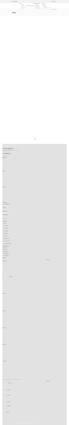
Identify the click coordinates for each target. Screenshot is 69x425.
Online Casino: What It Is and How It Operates (24, 42)
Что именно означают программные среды (24, 100)
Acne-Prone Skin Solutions (8, 243)
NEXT (35, 139)
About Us (5, 223)
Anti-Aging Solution (7, 238)
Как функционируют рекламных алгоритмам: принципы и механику (31, 88)
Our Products (6, 225)
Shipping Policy (5, 251)
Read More (14, 27)
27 (35, 138)
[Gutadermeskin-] (15, 1)
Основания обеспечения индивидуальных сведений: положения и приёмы (32, 29)
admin (17, 31)
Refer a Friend (6, 233)
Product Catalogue (6, 255)
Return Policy (5, 249)
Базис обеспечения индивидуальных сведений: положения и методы (31, 52)
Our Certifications (5, 253)
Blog (14, 75)
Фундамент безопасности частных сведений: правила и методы (30, 65)
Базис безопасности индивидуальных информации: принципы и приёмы (32, 17)
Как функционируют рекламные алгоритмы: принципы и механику (30, 113)
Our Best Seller (6, 230)
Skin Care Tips (6, 228)
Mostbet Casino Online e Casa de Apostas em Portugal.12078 (28, 77)
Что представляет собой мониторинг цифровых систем (27, 125)
